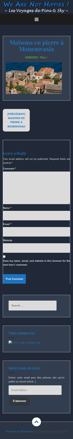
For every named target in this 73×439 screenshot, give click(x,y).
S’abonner (19, 401)
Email (7, 224)
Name (7, 208)
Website (7, 240)
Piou (42, 57)
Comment (9, 168)
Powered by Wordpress (19, 431)
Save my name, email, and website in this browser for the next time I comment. (36, 262)
